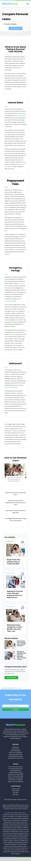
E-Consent (6, 809)
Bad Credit (15, 794)
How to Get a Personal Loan (15, 767)
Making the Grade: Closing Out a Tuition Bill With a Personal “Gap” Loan (14, 628)
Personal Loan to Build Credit (15, 778)
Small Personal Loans (15, 770)
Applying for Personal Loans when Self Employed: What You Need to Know (15, 594)
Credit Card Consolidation (15, 752)
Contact (20, 809)
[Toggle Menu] (27, 4)
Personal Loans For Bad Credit (15, 758)
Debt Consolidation (15, 751)
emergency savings (10, 301)
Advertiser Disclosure (23, 807)
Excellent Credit (16, 789)
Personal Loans (10, 573)
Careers (4, 805)
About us (25, 809)
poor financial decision (11, 387)
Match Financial (12, 799)
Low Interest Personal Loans (15, 768)
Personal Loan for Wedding (15, 780)
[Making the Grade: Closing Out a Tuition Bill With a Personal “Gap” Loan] (15, 615)
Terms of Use (13, 809)
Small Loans (16, 747)
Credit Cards (9, 541)
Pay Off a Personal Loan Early (15, 776)
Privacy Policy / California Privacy (15, 805)
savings (13, 334)
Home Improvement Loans (15, 754)
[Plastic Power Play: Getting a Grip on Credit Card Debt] (15, 550)
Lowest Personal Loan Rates (15, 756)
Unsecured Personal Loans (15, 772)
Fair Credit (15, 792)
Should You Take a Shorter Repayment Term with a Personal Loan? (15, 503)
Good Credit (15, 790)
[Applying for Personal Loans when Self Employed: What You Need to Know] (15, 581)
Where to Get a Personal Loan (15, 781)
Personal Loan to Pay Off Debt (15, 774)
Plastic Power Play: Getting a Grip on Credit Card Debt (13, 562)
